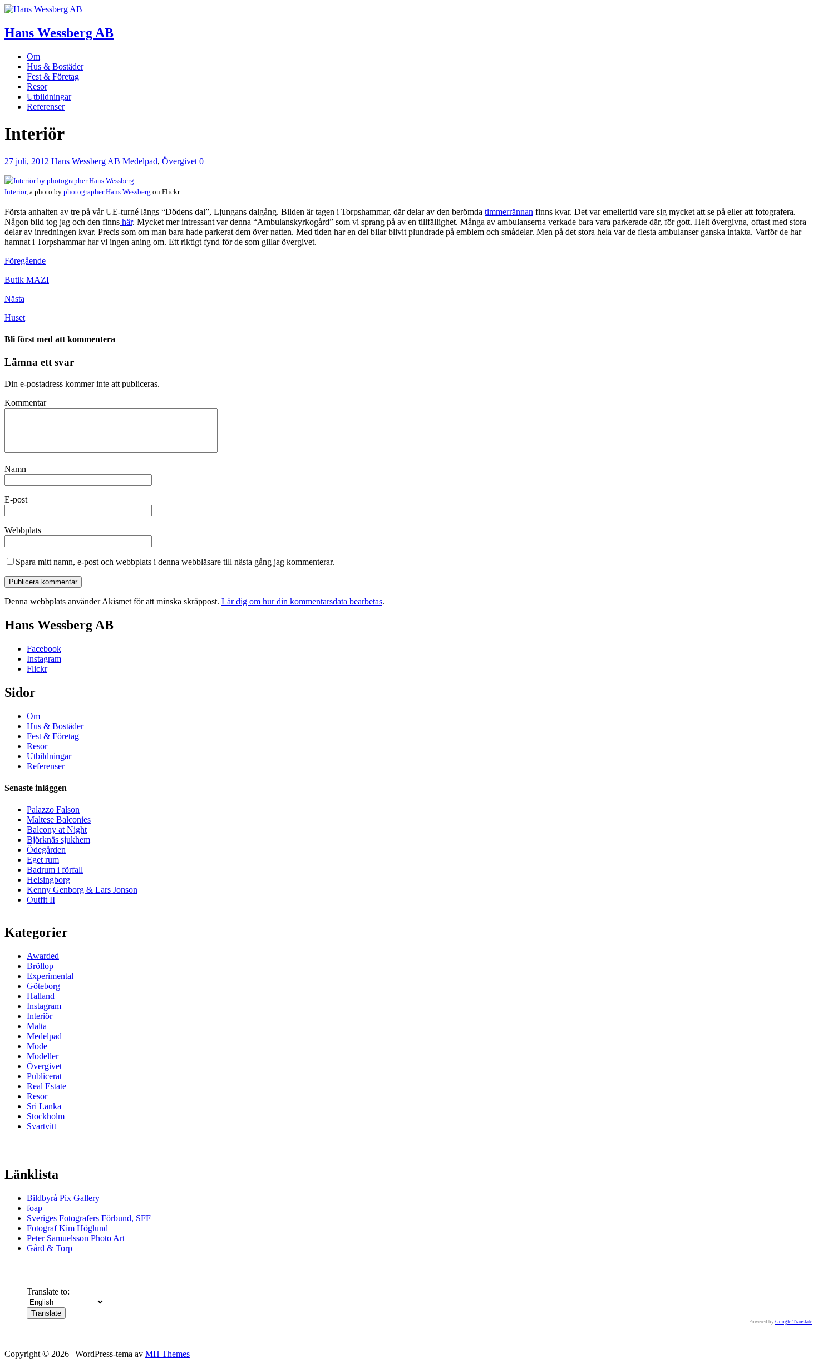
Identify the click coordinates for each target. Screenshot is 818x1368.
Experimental (50, 976)
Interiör (15, 192)
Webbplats (22, 530)
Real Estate (46, 1086)
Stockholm (46, 1116)
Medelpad (139, 161)
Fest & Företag (53, 76)
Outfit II (41, 899)
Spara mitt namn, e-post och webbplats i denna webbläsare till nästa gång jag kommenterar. (175, 562)
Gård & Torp (49, 1248)
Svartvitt (41, 1126)
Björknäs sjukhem (58, 839)
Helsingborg (48, 879)
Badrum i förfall (55, 869)
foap (34, 1208)
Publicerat (44, 1076)
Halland (41, 996)
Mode (37, 1046)
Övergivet (179, 161)
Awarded (43, 956)
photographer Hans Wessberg (107, 192)
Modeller (42, 1056)
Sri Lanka (44, 1106)
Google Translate (793, 1322)
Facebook (44, 648)
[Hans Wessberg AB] (43, 9)
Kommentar (25, 402)
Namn (15, 469)
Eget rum (43, 859)
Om (33, 56)
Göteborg (43, 986)
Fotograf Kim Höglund (67, 1228)
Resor (37, 86)
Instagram (44, 658)
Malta (37, 1026)
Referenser (46, 106)
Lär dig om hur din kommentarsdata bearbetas (301, 601)
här (126, 222)
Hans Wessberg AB (85, 161)
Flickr (37, 668)
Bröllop (40, 966)
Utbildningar (49, 96)
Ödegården (46, 849)
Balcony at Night (57, 829)
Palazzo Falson (53, 809)
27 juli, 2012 (26, 161)
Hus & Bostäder (55, 66)
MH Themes (167, 1354)
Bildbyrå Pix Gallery (63, 1198)
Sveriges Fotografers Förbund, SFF (89, 1218)
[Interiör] (69, 181)
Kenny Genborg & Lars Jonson (82, 889)
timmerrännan (509, 211)
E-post (15, 499)
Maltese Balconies (59, 819)
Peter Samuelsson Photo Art (76, 1238)
